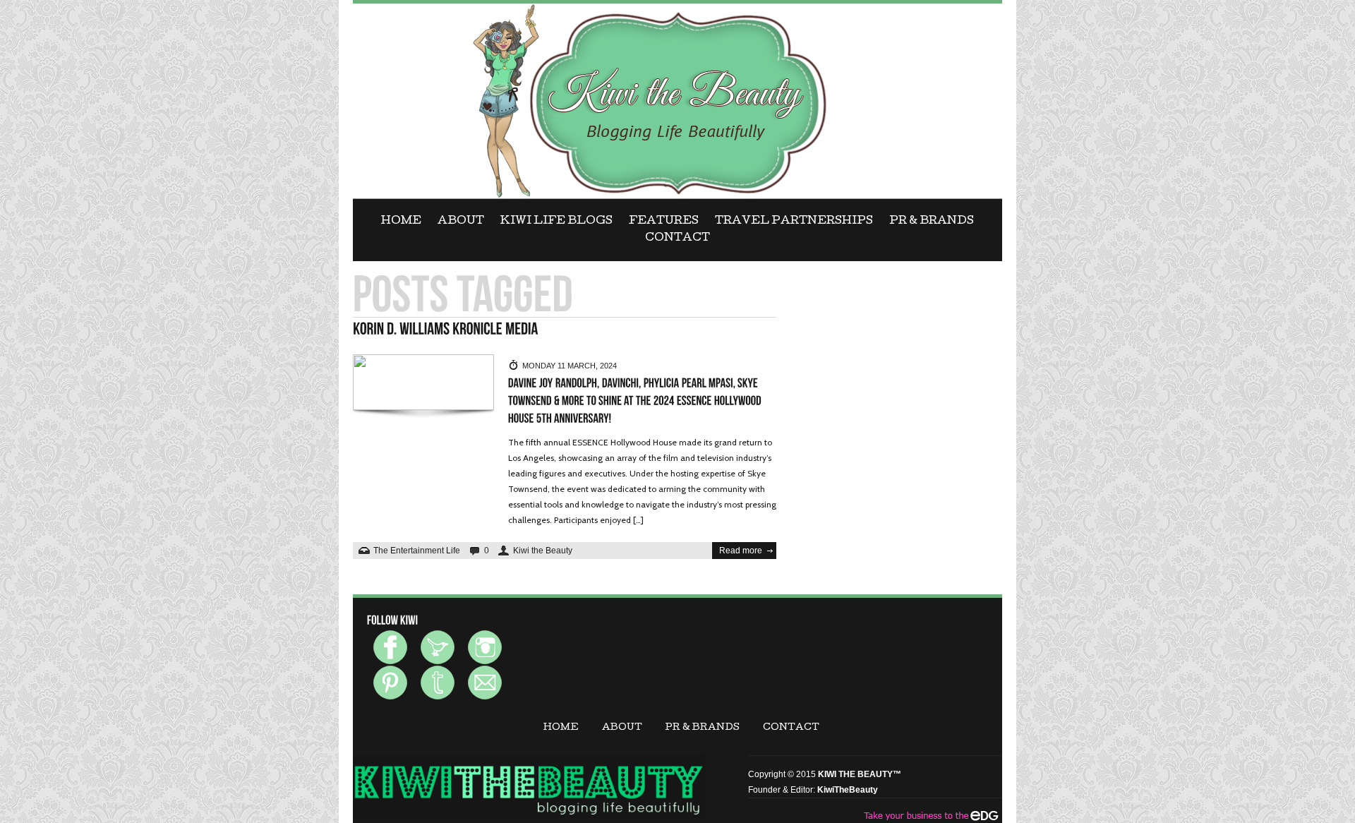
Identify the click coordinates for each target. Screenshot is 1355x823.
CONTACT (677, 238)
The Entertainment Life (416, 550)
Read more (740, 550)
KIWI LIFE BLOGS (556, 221)
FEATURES (664, 221)
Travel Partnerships (794, 221)
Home (401, 221)
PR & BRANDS (931, 221)
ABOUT (461, 221)
